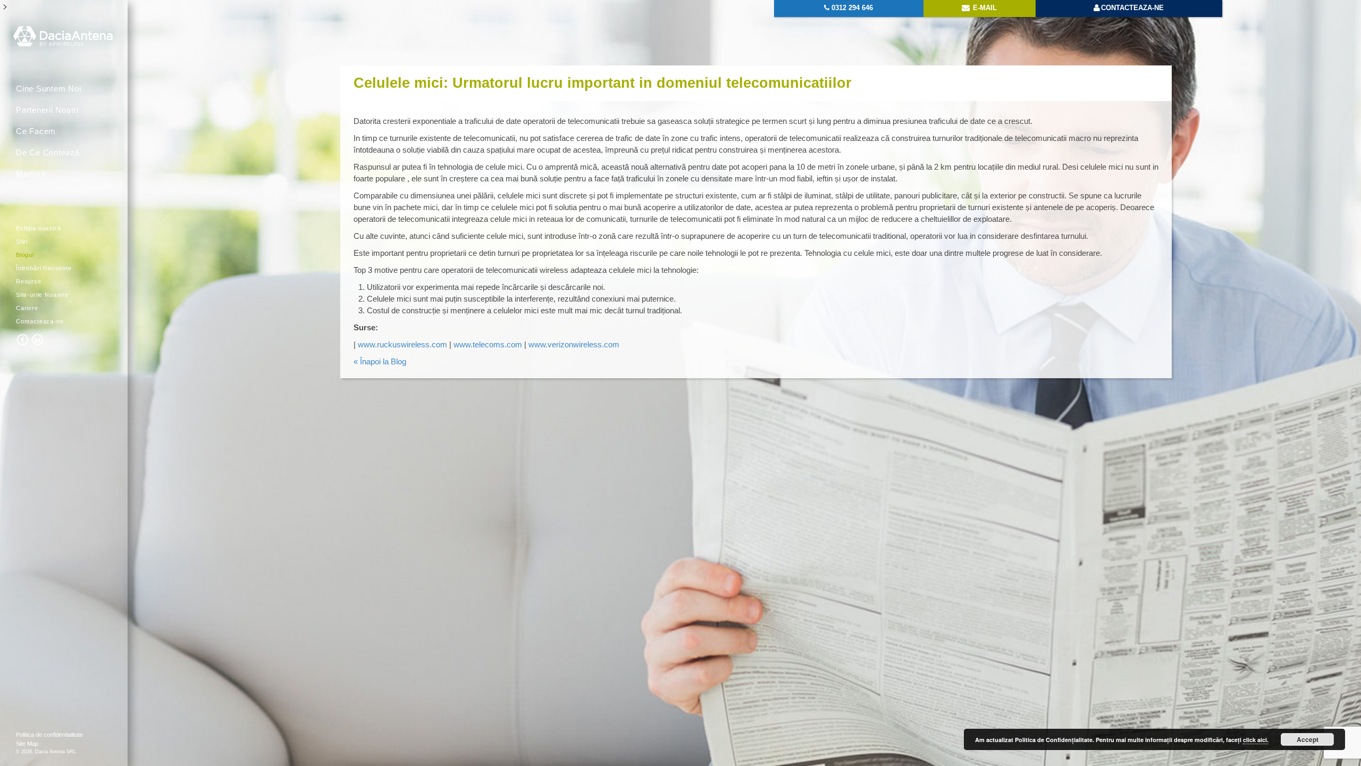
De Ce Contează (48, 152)
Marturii (30, 173)
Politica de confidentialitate (49, 734)
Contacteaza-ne (40, 321)
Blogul (25, 255)
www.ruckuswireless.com (402, 344)
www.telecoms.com (487, 344)
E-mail (984, 8)
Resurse (28, 281)
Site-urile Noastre (42, 295)
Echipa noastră (38, 228)
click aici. (1255, 740)
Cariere (27, 308)
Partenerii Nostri (47, 109)
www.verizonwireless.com (572, 344)
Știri (22, 241)
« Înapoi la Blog (380, 361)
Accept (1307, 739)
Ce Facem (36, 131)
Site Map (27, 743)
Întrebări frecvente (44, 268)
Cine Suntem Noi (48, 88)
